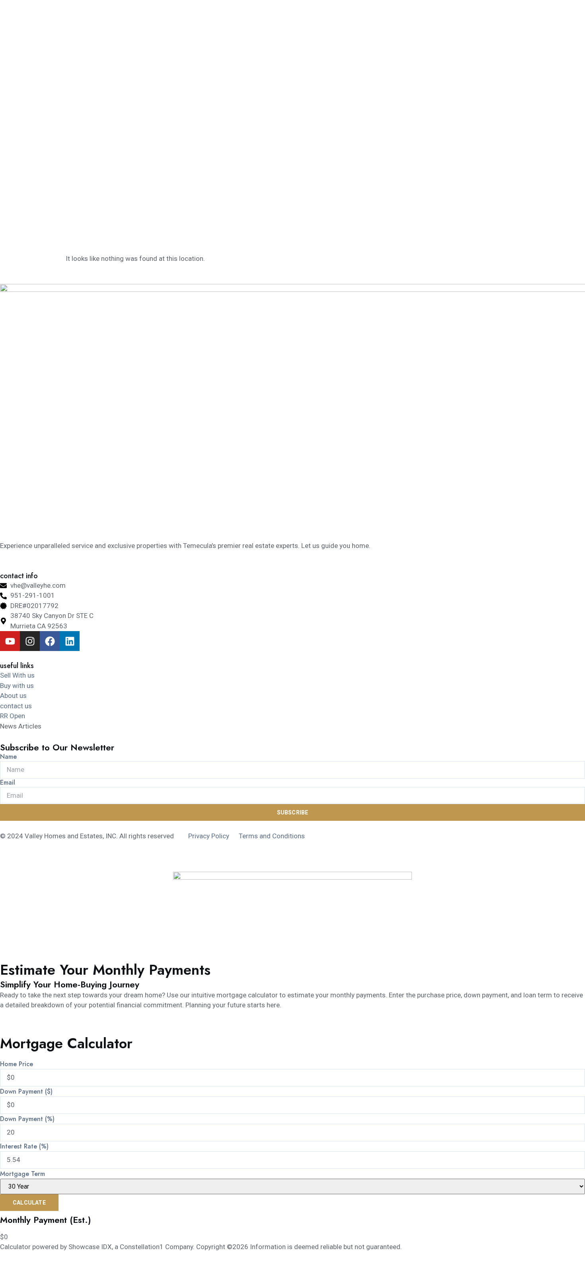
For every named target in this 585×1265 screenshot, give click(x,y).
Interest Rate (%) (24, 1147)
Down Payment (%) (27, 1119)
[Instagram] (30, 641)
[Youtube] (10, 641)
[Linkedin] (70, 641)
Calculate (29, 1202)
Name (8, 757)
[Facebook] (50, 641)
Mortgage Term (22, 1174)
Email (7, 783)
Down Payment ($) (26, 1092)
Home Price (16, 1064)
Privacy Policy (208, 836)
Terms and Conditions (272, 836)
